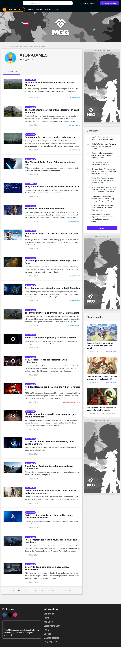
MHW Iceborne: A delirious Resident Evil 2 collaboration (46, 361)
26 (53, 590)
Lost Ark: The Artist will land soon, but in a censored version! (103, 138)
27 (59, 590)
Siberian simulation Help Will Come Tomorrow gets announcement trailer (50, 415)
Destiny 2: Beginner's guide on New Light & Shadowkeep (47, 568)
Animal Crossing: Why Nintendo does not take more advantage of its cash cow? (103, 207)
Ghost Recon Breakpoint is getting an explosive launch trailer (49, 467)
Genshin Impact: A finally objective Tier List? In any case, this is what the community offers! (103, 218)
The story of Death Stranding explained (44, 209)
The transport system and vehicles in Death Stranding (52, 313)
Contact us (49, 614)
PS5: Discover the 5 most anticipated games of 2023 (101, 163)
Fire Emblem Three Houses (111, 413)
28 (64, 590)
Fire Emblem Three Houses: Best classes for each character (101, 409)
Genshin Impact (111, 351)
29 (70, 590)
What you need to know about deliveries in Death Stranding (49, 83)
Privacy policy (50, 642)
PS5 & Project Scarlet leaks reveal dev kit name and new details (51, 541)
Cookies (47, 634)
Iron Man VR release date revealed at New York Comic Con (52, 234)
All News (102, 228)
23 (36, 590)
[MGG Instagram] (15, 614)
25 (47, 590)
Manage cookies (51, 638)
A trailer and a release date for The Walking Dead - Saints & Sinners (50, 442)
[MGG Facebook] (4, 614)
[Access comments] (26, 98)
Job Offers (48, 622)
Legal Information (52, 626)
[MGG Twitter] (10, 614)
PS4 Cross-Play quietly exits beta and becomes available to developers (49, 516)
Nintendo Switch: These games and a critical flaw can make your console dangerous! (103, 171)
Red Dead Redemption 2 (71, 402)
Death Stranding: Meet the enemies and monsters (50, 137)
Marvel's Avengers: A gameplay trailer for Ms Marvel (51, 338)
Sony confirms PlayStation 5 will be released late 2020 (52, 186)
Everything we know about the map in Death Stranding (52, 288)
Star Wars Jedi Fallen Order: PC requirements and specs (50, 163)
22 (30, 590)
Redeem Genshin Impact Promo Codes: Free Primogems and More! (101, 345)
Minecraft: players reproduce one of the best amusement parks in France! (102, 155)
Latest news (14, 46)
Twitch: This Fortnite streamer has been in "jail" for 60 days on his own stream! (103, 180)
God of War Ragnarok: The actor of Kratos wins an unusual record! (103, 146)
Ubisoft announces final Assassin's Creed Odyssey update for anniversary (50, 491)
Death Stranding (74, 98)
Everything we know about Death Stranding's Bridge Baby (51, 262)
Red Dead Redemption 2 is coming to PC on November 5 (52, 388)
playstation (31, 184)
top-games (31, 80)
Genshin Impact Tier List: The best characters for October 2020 (102, 378)
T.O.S (46, 630)
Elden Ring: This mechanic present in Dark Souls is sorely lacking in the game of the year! (103, 198)
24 (42, 590)
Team (46, 618)
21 (25, 590)
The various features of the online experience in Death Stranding (52, 111)
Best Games (24, 46)
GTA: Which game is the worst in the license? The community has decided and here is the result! (103, 189)
